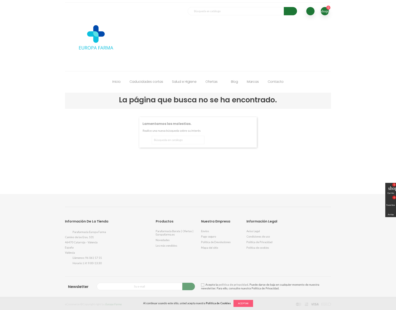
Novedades (163, 240)
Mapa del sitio (209, 247)
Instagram (180, 200)
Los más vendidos (166, 245)
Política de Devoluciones (216, 242)
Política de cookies (257, 247)
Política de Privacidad (259, 242)
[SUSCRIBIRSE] (188, 286)
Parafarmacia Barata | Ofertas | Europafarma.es (174, 233)
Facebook (192, 200)
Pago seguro (208, 236)
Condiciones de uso (258, 236)
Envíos (205, 231)
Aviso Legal (253, 231)
